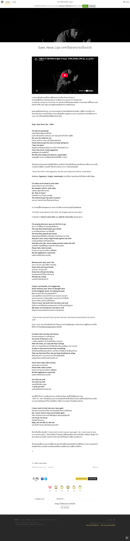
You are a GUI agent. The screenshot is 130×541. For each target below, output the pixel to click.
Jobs (56, 519)
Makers (8, 2)
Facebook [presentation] (60, 499)
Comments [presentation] (39, 499)
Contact (50, 519)
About (45, 519)
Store (14, 2)
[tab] (39, 499)
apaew (71, 2)
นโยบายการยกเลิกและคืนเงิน (108, 525)
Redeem (39, 519)
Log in (65, 507)
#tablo (36, 463)
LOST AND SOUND (62, 2)
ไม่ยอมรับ (92, 6)
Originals (23, 519)
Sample (34, 519)
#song (40, 463)
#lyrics (44, 463)
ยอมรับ (85, 6)
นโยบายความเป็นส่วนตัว (65, 6)
